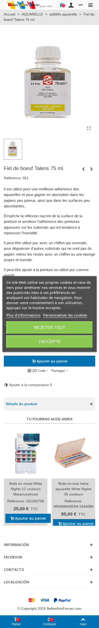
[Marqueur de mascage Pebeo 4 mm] (83, 169)
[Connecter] (71, 5)
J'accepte (49, 341)
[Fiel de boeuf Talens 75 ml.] (89, 128)
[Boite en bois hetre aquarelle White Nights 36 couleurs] (73, 454)
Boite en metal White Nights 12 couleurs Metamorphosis (25, 489)
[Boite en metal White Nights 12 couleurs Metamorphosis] (25, 454)
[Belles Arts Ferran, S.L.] (29, 5)
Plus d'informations (23, 315)
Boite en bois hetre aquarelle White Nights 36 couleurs (73, 489)
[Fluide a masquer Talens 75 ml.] (91, 169)
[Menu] (90, 5)
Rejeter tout (49, 327)
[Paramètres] (81, 5)
